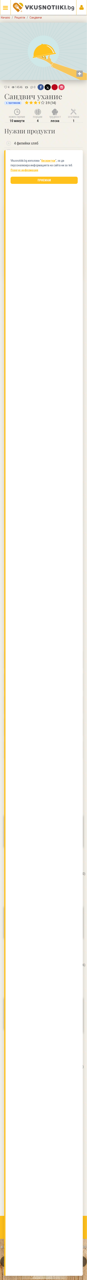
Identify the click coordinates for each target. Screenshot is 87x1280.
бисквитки (48, 160)
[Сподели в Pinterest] (55, 87)
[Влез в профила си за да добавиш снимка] (79, 74)
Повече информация (24, 170)
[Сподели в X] (48, 87)
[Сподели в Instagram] (61, 87)
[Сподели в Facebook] (41, 87)
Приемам (44, 180)
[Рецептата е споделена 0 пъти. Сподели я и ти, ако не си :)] (26, 87)
